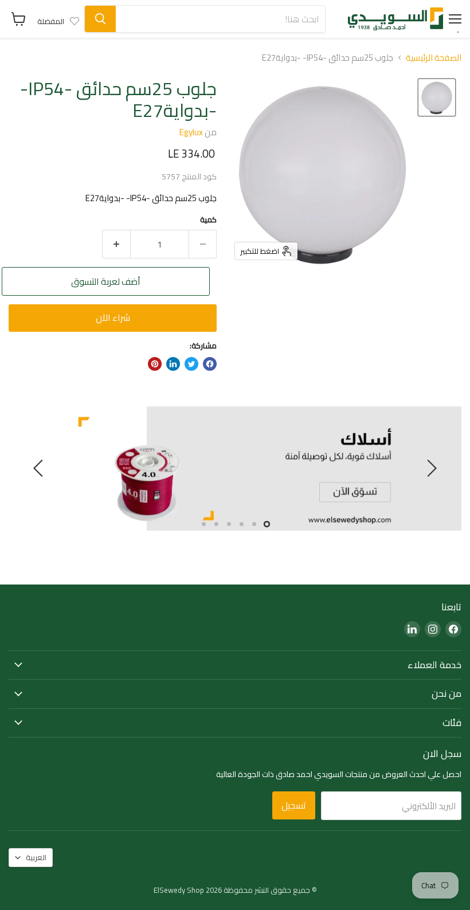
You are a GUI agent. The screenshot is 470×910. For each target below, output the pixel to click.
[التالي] (40, 468)
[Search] (100, 19)
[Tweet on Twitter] (191, 364)
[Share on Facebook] (210, 364)
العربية (36, 857)
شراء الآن (113, 317)
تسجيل (293, 805)
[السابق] (429, 468)
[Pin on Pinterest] (155, 364)
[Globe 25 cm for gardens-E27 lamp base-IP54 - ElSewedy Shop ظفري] (436, 97)
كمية (208, 219)
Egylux (191, 132)
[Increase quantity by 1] (116, 244)
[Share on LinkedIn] (173, 364)
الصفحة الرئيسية (433, 57)
